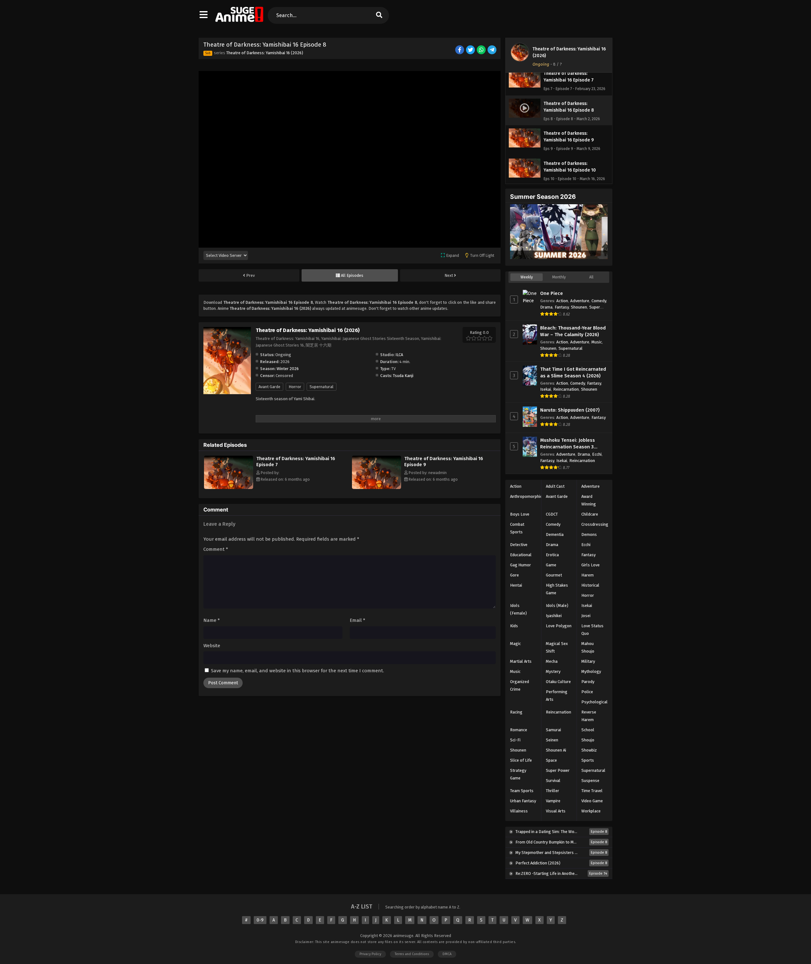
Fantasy (562, 307)
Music (596, 342)
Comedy (598, 300)
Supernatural (322, 386)
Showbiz (589, 750)
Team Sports (521, 790)
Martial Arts (521, 661)
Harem (587, 575)
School (587, 729)
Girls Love (590, 565)
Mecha (552, 661)
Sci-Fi (515, 740)
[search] (379, 15)
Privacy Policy (370, 954)
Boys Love (519, 514)
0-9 (260, 920)
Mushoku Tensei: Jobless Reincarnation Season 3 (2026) (567, 443)
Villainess (519, 811)
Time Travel (592, 790)
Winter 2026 (288, 368)
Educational (521, 554)
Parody (587, 681)
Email (357, 620)
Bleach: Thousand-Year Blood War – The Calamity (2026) (573, 331)
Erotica (552, 554)
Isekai (545, 389)
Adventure (579, 300)
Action (562, 300)
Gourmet (554, 575)
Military (588, 661)
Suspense (590, 780)
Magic (515, 643)
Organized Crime (519, 685)
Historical (590, 585)
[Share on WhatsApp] (482, 50)
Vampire (553, 800)
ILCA (399, 354)
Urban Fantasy (523, 800)
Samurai (553, 729)
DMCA (447, 954)
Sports (587, 760)
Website (211, 645)
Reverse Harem (588, 716)
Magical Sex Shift (557, 647)
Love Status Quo (592, 629)
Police (587, 691)
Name (211, 620)
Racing (516, 712)
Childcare (589, 514)
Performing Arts (556, 695)
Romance (518, 729)
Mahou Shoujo (587, 647)
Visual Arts (555, 811)
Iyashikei (554, 615)
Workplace (591, 811)
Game (551, 565)
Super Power (558, 770)
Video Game (592, 800)
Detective (518, 544)
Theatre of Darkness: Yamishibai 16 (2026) (264, 52)
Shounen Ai (556, 750)
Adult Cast (555, 486)
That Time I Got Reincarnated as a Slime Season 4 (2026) (573, 372)
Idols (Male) (557, 605)
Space (551, 760)
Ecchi (597, 454)
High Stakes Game (557, 589)
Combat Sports (517, 528)
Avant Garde (269, 386)
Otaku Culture (558, 681)
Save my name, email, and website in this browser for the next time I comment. (297, 671)
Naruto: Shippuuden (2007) (570, 410)
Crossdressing (594, 524)
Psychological (594, 702)
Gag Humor (520, 565)
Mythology (591, 671)
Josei (586, 615)
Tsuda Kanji (403, 375)
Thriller (552, 790)
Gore (514, 575)
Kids (514, 625)
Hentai (516, 585)
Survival (553, 780)
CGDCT (552, 514)
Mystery (553, 671)
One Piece (551, 293)
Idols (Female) (518, 609)
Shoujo (587, 740)
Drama (546, 307)
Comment (215, 549)
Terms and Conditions (412, 954)
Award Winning (588, 500)
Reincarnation (566, 389)
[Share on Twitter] (471, 50)
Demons (589, 534)
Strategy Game (518, 774)
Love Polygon (559, 625)
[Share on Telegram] (492, 50)
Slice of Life (521, 760)
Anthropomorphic (526, 496)
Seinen (552, 740)
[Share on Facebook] (460, 50)
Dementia (555, 534)
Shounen (579, 307)
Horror (295, 386)
